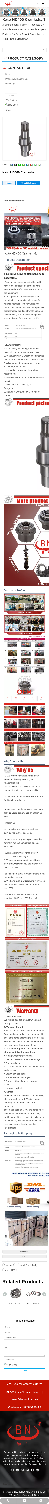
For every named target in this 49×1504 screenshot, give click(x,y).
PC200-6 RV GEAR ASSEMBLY (15, 1303)
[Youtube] (27, 1470)
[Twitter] (22, 1470)
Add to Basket (30, 183)
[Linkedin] (17, 1470)
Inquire (9, 183)
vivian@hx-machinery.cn (25, 1399)
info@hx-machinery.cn (29, 1392)
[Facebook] (12, 1470)
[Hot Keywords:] (44, 50)
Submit (11, 95)
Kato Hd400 (9, 1270)
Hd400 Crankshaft (27, 1265)
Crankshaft (9, 1265)
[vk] (37, 1470)
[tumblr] (32, 1470)
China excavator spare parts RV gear (33, 1303)
